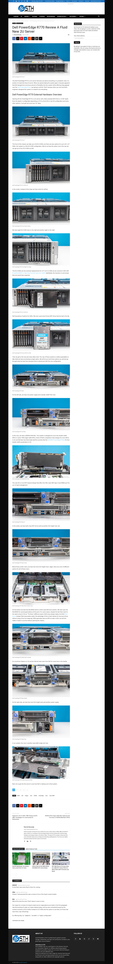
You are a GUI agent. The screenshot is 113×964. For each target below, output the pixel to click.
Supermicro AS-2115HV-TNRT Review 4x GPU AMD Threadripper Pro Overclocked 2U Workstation (24, 817)
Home (13, 21)
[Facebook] (13, 1)
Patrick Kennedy (17, 34)
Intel (31, 795)
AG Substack (74, 1)
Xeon (46, 795)
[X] (24, 1)
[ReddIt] (29, 38)
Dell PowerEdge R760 (24, 87)
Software (72, 16)
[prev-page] (13, 874)
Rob (13, 899)
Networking (51, 16)
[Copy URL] (40, 38)
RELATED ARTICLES (18, 849)
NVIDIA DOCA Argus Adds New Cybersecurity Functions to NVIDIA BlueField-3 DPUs (57, 816)
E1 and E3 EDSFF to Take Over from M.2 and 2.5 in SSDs (28, 273)
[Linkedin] (16, 1)
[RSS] (19, 1)
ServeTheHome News (49, 1)
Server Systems (25, 21)
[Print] (36, 38)
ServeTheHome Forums (96, 1)
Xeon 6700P (52, 795)
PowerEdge (41, 795)
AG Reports (81, 1)
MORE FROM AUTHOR (31, 849)
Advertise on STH (40, 944)
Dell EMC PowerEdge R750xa (56, 440)
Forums (15, 16)
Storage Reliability (60, 1)
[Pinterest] (21, 38)
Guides (81, 16)
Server (26, 16)
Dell (22, 795)
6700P (18, 795)
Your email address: (79, 36)
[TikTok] (22, 1)
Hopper (26, 795)
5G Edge (34, 16)
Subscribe (87, 1)
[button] (99, 16)
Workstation (61, 16)
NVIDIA (35, 795)
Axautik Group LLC (23, 962)
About (67, 1)
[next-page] (16, 874)
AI (21, 16)
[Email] (33, 38)
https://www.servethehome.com (31, 829)
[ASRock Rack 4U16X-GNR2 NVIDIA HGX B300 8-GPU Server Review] (41, 858)
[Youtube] (27, 1)
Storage (42, 16)
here (68, 955)
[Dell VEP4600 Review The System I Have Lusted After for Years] (21, 858)
